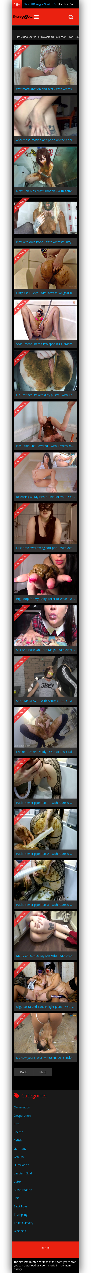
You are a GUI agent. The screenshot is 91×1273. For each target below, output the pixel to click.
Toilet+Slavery (23, 1223)
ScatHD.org (22, 16)
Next (42, 1072)
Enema (18, 1132)
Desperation (22, 1116)
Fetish (18, 1140)
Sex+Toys (20, 1206)
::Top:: (45, 1248)
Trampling (21, 1215)
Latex (17, 1182)
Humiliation (21, 1165)
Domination (22, 1107)
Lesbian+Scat (23, 1173)
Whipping (20, 1231)
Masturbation (23, 1190)
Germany (20, 1149)
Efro (16, 1124)
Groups (19, 1157)
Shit (16, 1198)
